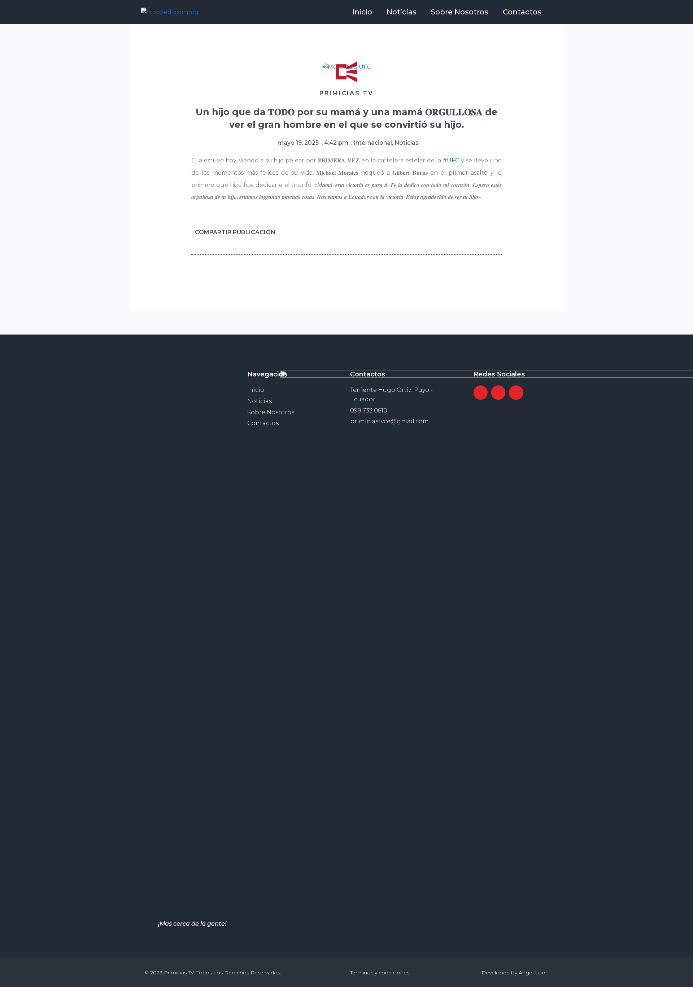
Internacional (373, 142)
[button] (450, 232)
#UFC (451, 160)
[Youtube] (516, 392)
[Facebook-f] (481, 392)
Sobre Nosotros (459, 12)
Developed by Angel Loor (514, 972)
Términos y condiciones (379, 972)
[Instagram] (498, 392)
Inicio (362, 12)
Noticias (402, 12)
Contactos (522, 12)
